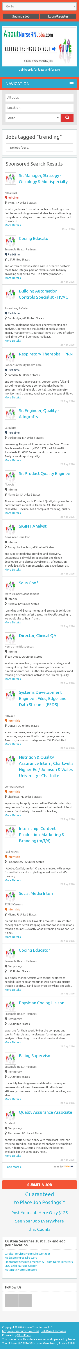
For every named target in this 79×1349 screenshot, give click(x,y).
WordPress (24, 1335)
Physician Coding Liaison (41, 1002)
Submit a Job (21, 16)
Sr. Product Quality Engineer (45, 473)
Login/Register (58, 16)
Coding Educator (34, 238)
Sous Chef (28, 582)
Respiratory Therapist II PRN (46, 354)
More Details (13, 225)
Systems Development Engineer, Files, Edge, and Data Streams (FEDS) (42, 698)
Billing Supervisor (35, 1055)
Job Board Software (53, 1331)
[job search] (68, 1166)
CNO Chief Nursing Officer (21, 1265)
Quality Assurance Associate (45, 1112)
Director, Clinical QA (37, 635)
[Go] (67, 118)
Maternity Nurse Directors (21, 1269)
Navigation (17, 83)
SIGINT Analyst (33, 526)
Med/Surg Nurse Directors (21, 1257)
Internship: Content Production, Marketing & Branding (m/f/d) (42, 834)
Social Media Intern (36, 893)
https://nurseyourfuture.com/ (20, 1331)
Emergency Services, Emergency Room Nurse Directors (39, 1261)
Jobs (56, 1166)
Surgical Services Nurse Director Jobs (27, 1253)
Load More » (14, 1166)
